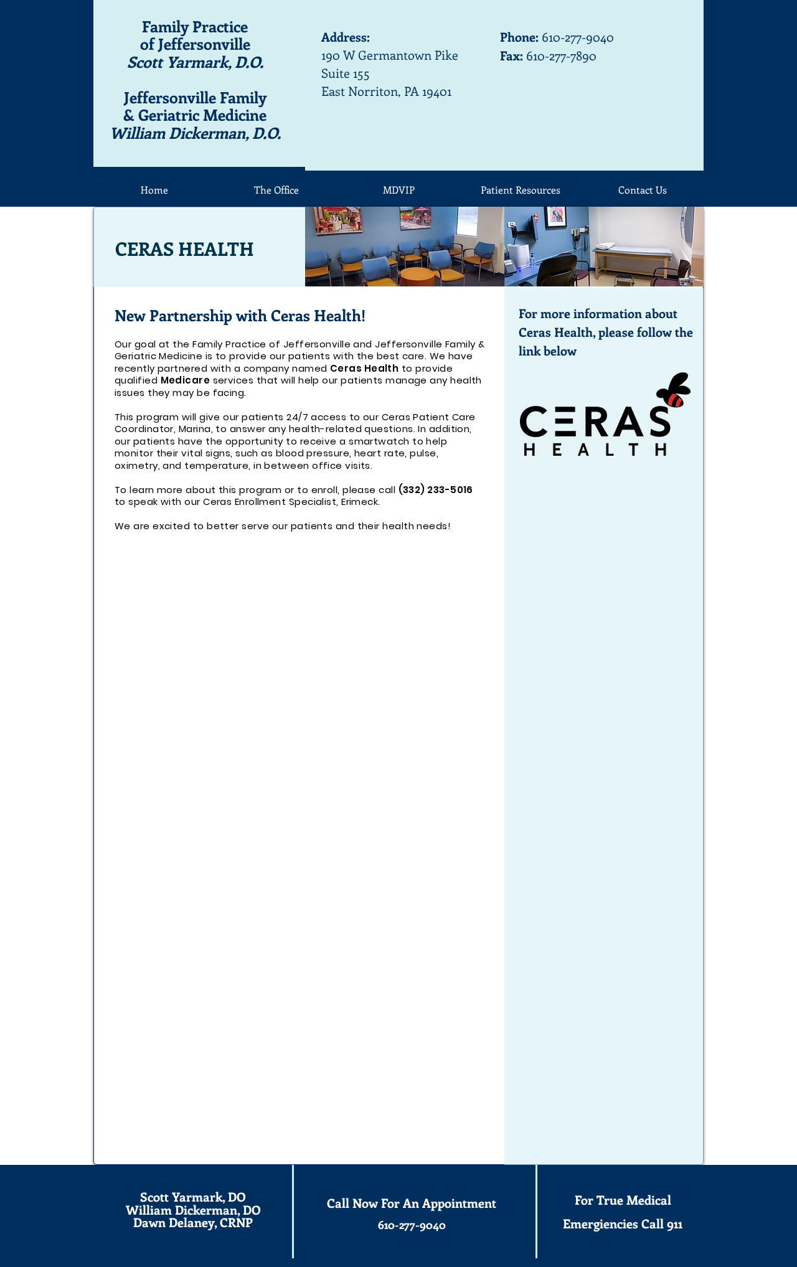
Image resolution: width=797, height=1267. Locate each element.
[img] (404, 246)
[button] (521, 190)
